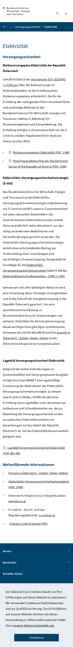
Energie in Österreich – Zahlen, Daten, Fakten (38, 473)
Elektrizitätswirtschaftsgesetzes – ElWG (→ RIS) (34, 276)
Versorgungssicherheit (28, 26)
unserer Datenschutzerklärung (33, 625)
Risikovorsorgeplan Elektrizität (41, 152)
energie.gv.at (17, 501)
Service (7, 551)
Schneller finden (12, 573)
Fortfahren (36, 638)
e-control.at (47, 515)
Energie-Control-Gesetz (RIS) (29, 524)
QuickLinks (9, 562)
